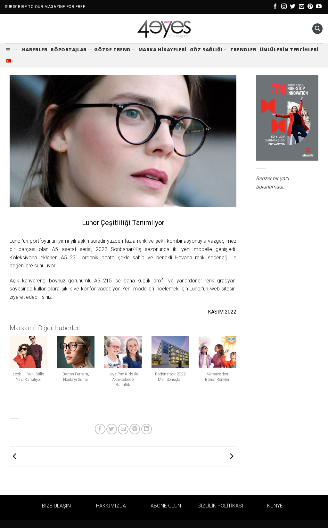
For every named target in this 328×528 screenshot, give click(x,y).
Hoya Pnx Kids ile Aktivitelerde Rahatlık (123, 379)
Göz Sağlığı (206, 49)
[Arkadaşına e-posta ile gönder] (123, 429)
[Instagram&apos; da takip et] (284, 7)
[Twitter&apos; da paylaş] (111, 429)
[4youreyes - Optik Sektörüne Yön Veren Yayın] (164, 29)
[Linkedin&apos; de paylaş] (146, 429)
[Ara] (317, 28)
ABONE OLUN (166, 506)
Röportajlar (68, 49)
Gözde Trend (112, 49)
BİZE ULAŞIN (56, 506)
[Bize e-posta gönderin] (301, 7)
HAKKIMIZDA (111, 506)
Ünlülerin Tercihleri (289, 49)
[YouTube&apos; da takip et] (319, 7)
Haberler (35, 49)
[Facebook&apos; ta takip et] (275, 7)
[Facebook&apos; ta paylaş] (100, 429)
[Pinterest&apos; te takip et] (310, 7)
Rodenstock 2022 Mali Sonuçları (170, 377)
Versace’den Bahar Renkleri (217, 377)
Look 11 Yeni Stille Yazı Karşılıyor (28, 377)
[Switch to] (8, 61)
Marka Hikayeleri (162, 49)
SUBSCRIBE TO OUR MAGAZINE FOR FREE (45, 6)
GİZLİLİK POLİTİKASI (220, 506)
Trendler (243, 49)
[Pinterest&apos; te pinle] (134, 429)
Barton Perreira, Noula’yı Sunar (75, 377)
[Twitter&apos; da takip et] (292, 7)
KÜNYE (275, 506)
